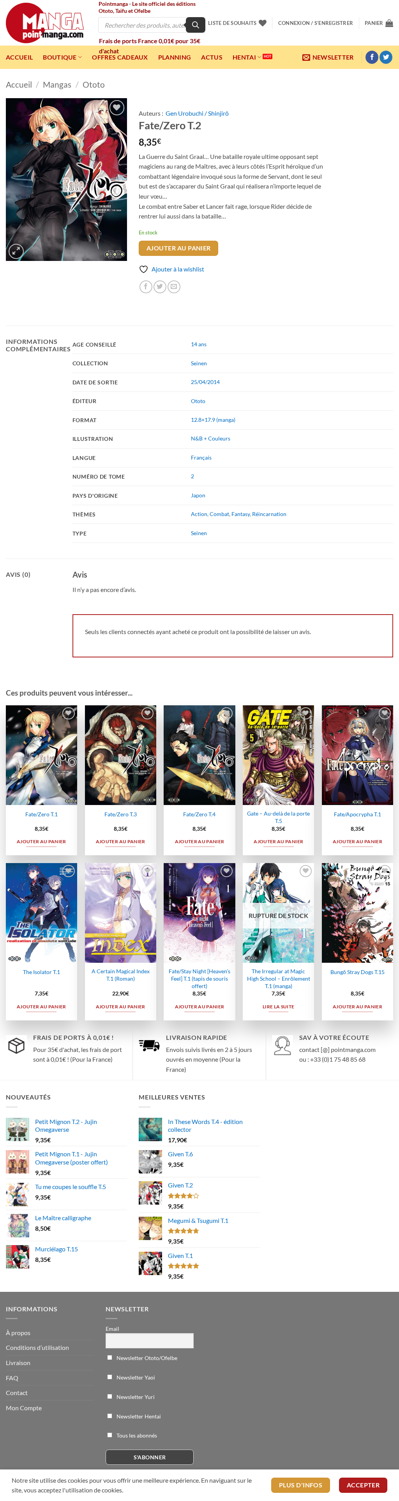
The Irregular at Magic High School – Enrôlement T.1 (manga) (278, 978)
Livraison (18, 1362)
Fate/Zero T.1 (41, 814)
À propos (18, 1332)
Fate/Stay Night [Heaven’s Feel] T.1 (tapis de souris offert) (199, 978)
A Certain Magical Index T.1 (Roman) (121, 975)
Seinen (199, 363)
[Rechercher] (195, 25)
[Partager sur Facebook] (145, 286)
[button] (315, 23)
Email (112, 1328)
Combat (219, 514)
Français (201, 457)
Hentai (244, 57)
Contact (17, 1392)
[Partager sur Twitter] (160, 286)
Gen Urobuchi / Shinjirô (197, 113)
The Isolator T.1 (41, 972)
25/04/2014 (205, 382)
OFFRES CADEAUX (120, 57)
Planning (174, 57)
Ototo (94, 84)
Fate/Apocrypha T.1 (357, 814)
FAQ (12, 1377)
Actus (211, 57)
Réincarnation (269, 514)
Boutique (60, 57)
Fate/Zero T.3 (120, 814)
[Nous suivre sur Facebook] (371, 57)
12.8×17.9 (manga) (213, 419)
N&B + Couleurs (210, 438)
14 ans (199, 344)
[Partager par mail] (174, 286)
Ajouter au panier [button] (41, 841)
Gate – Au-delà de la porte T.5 (278, 817)
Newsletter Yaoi (135, 1377)
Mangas (57, 84)
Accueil (19, 57)
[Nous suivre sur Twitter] (386, 57)
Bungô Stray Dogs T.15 (357, 972)
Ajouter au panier (179, 248)
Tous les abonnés (136, 1435)
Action (199, 514)
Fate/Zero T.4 (199, 814)
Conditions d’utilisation (37, 1347)
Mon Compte (24, 1407)
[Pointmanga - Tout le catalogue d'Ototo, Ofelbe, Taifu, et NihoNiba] (45, 23)
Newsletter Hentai (138, 1416)
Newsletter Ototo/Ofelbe (146, 1358)
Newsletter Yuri (135, 1397)
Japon (198, 495)
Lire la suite (279, 1006)
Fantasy (240, 514)
